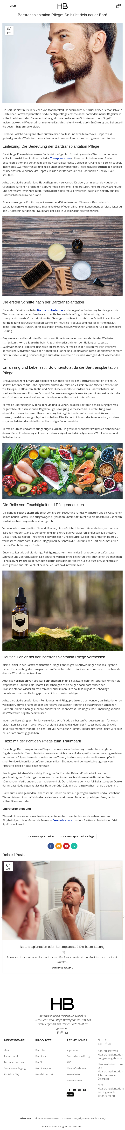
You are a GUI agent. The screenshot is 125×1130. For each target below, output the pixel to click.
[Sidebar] (4, 343)
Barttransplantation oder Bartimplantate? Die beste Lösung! (62, 946)
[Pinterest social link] (66, 846)
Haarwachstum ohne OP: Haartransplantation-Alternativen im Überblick (111, 1071)
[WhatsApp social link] (74, 846)
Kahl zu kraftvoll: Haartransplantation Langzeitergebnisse (110, 1054)
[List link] (17, 1050)
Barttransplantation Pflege (78, 836)
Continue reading (62, 968)
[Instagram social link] (62, 1032)
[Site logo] (62, 6)
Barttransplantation (50, 310)
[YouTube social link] (66, 1032)
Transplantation (60, 158)
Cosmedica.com (62, 820)
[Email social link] (58, 846)
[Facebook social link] (51, 846)
